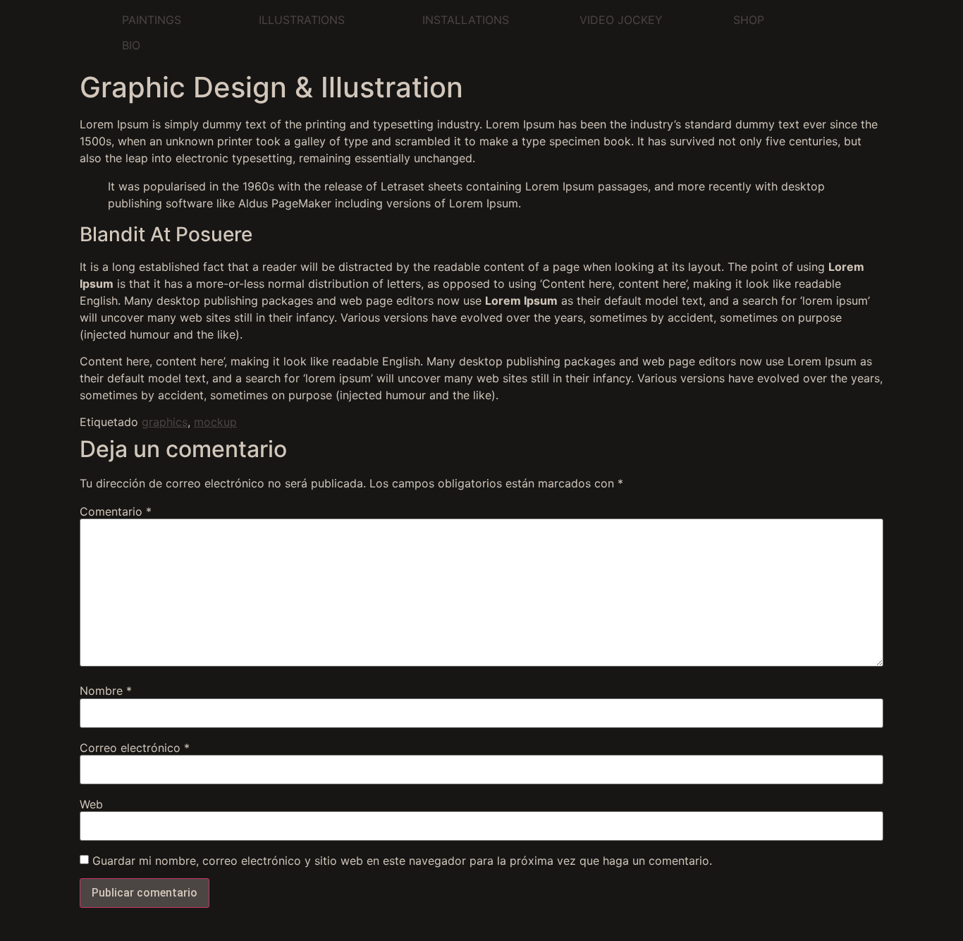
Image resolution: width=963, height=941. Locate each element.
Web (91, 804)
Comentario (116, 511)
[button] (155, 19)
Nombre (106, 690)
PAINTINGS (151, 20)
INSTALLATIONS (465, 20)
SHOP (748, 20)
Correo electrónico (135, 747)
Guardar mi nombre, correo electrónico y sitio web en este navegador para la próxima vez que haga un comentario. (402, 860)
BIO (131, 45)
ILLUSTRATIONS (302, 20)
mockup (215, 422)
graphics (165, 422)
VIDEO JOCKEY (621, 20)
